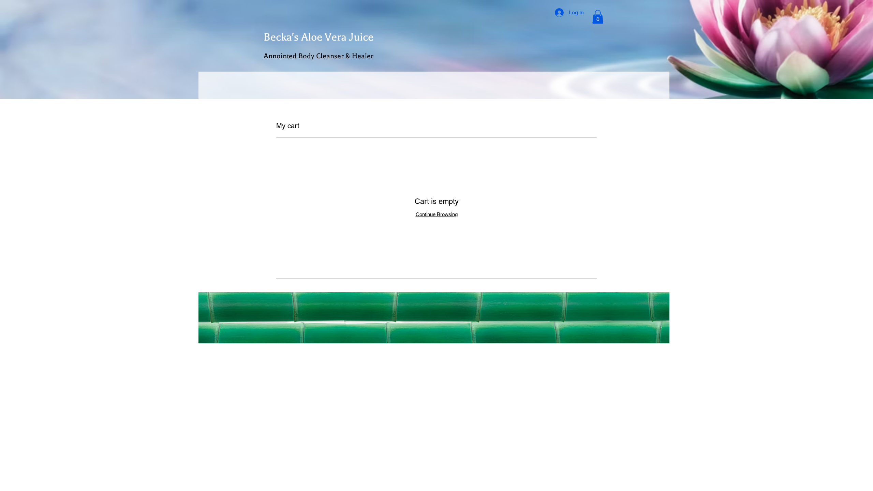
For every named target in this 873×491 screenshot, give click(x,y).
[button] (598, 17)
